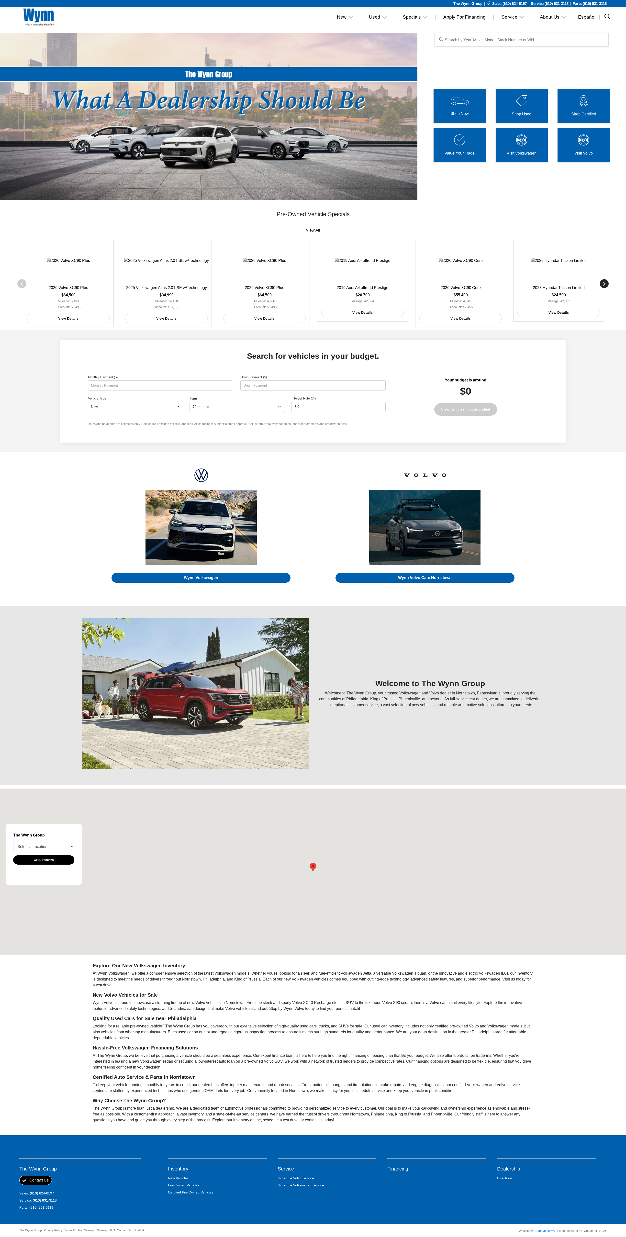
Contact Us (38, 1180)
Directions (505, 1178)
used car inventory (387, 1026)
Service (286, 1168)
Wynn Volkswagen (201, 578)
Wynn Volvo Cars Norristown (425, 578)
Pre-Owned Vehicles (183, 1185)
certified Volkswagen (470, 1085)
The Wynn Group (30, 1230)
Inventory (178, 1168)
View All (313, 230)
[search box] (522, 39)
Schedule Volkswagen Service (301, 1185)
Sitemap (89, 1230)
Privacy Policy (53, 1230)
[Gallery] (208, 116)
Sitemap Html (106, 1230)
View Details (68, 318)
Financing (397, 1168)
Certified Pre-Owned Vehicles (190, 1192)
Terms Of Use (73, 1230)
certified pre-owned (451, 1026)
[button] (313, 867)
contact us (314, 1120)
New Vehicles (178, 1178)
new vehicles (423, 705)
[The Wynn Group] (61, 17)
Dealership (508, 1168)
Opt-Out (139, 1230)
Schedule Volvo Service (296, 1178)
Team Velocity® (544, 1231)
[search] (607, 17)
